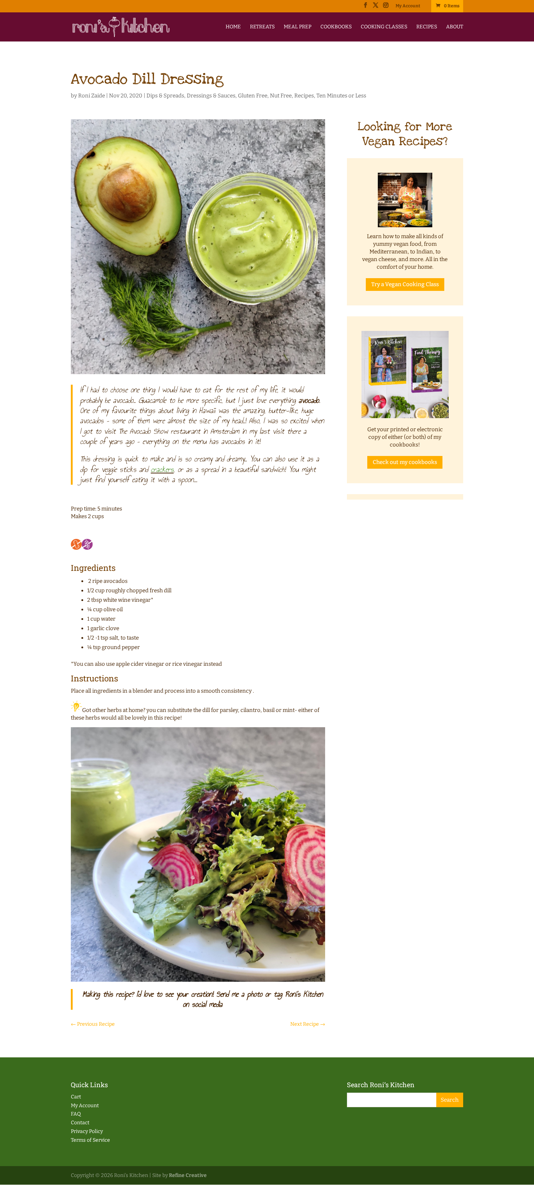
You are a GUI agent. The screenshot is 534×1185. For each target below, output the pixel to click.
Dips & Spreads (165, 95)
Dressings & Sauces (211, 95)
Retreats (262, 27)
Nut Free (281, 95)
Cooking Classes (384, 27)
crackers (162, 469)
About (454, 27)
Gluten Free (252, 95)
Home (233, 27)
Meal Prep (297, 27)
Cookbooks (336, 27)
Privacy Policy (87, 1131)
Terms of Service (90, 1140)
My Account (408, 6)
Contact (80, 1123)
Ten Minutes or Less (341, 95)
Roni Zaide (91, 95)
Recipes (426, 27)
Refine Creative (188, 1175)
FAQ (76, 1114)
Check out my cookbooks (405, 462)
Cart (76, 1097)
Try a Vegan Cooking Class (405, 284)
